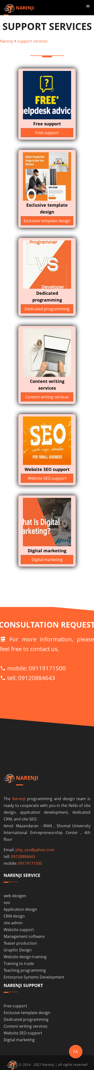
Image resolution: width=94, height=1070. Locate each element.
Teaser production (20, 943)
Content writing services (47, 397)
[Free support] (47, 94)
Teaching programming (25, 970)
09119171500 (47, 668)
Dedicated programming (47, 308)
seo (7, 902)
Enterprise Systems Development (34, 977)
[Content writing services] (47, 352)
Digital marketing (47, 559)
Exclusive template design (47, 220)
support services (32, 41)
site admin (13, 923)
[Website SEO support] (47, 440)
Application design (20, 909)
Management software (24, 936)
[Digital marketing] (47, 521)
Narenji (6, 41)
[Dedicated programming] (47, 264)
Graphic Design (18, 950)
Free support (47, 132)
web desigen (15, 895)
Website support (19, 929)
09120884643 (36, 678)
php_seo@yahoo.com (34, 849)
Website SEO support (47, 478)
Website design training (25, 956)
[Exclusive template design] (47, 176)
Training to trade (19, 963)
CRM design (14, 916)
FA (76, 1051)
